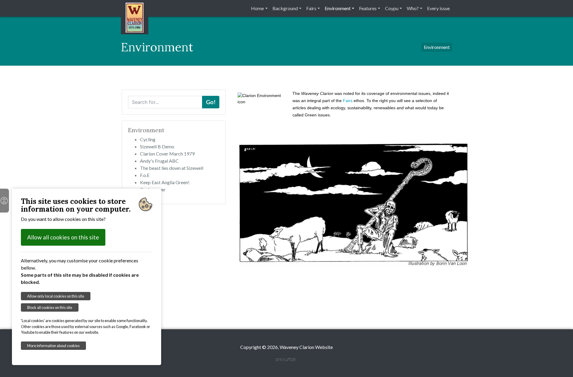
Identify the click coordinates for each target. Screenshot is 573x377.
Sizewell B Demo (157, 146)
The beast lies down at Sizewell (171, 168)
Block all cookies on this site (49, 307)
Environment (338, 8)
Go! (210, 102)
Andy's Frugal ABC (159, 161)
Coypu (391, 8)
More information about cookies (53, 345)
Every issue (438, 8)
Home (257, 8)
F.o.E (145, 175)
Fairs (311, 8)
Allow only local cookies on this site (55, 296)
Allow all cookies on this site (63, 237)
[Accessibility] (4, 201)
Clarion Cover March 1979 (167, 153)
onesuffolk (285, 359)
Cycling (147, 139)
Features (368, 8)
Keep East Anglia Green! (165, 182)
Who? (413, 8)
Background (285, 8)
